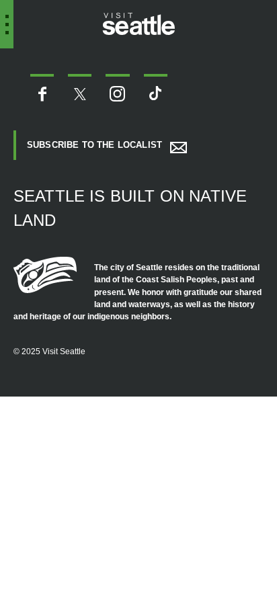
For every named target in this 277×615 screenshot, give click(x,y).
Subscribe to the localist (94, 145)
